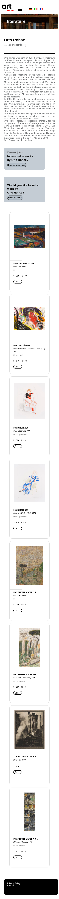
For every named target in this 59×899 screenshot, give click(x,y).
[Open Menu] (20, 9)
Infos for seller (15, 197)
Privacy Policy (13, 883)
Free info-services (16, 165)
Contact (10, 886)
